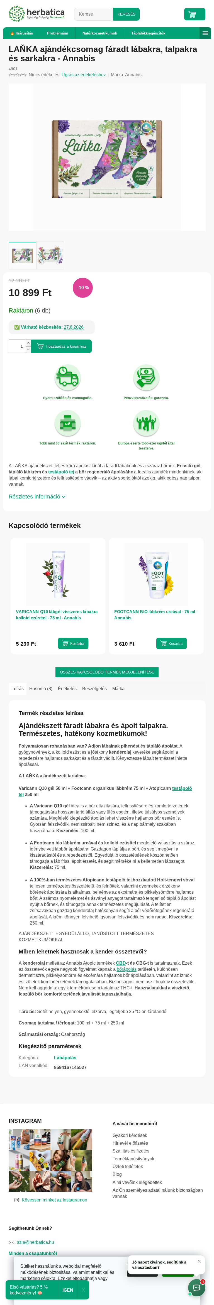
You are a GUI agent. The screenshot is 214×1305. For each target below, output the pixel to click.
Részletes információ (34, 496)
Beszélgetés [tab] (94, 688)
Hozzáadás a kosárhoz (66, 346)
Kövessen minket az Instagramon (54, 1200)
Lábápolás (65, 1057)
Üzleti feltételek (128, 1166)
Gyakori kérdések (130, 1135)
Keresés (126, 14)
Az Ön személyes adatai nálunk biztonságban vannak (158, 1193)
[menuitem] (21, 33)
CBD (121, 963)
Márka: (126, 74)
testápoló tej (61, 472)
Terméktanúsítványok (133, 1158)
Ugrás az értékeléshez (84, 74)
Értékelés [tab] (67, 688)
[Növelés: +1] (28, 343)
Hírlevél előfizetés (130, 1143)
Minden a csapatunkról (33, 1253)
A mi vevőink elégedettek (137, 1182)
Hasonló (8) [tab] (40, 688)
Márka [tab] (118, 688)
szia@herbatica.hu (35, 1242)
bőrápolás (127, 969)
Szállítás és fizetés (131, 1151)
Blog (117, 1174)
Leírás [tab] (17, 688)
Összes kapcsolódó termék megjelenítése (107, 672)
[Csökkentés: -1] (28, 349)
